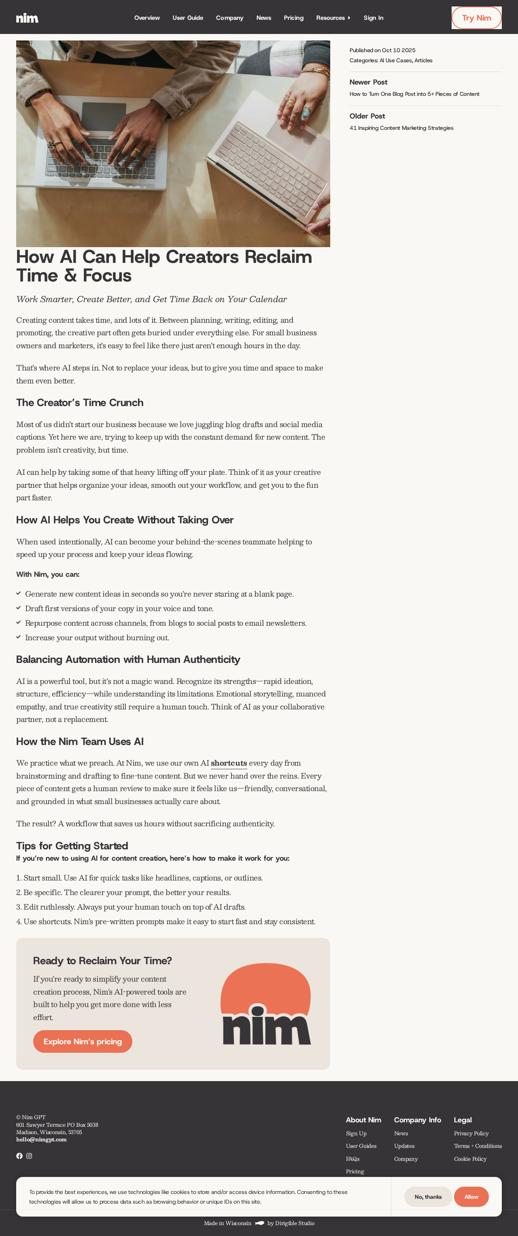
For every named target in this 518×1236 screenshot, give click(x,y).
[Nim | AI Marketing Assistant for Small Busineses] (27, 18)
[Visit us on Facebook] (19, 1156)
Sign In (374, 18)
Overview (147, 18)
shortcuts (229, 763)
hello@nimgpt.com (41, 1139)
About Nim (363, 1120)
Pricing (294, 18)
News (264, 18)
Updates (404, 1145)
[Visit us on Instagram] (29, 1156)
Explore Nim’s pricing (83, 1041)
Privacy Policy (471, 1133)
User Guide (188, 18)
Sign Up (356, 1133)
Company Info (417, 1120)
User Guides (361, 1145)
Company (230, 18)
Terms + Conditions (478, 1145)
